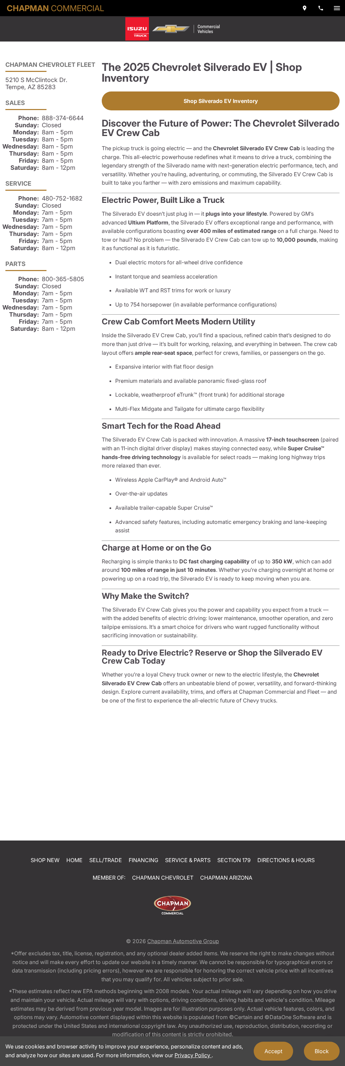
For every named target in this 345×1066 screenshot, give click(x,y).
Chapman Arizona (226, 877)
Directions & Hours (286, 860)
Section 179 (234, 860)
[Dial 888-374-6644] (321, 8)
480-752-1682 (62, 198)
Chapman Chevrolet (162, 877)
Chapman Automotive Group (183, 941)
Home (74, 860)
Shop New (45, 860)
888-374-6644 (63, 118)
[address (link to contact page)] (304, 8)
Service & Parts (188, 860)
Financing (143, 860)
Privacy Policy (193, 1055)
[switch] (337, 8)
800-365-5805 (63, 279)
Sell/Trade (105, 860)
